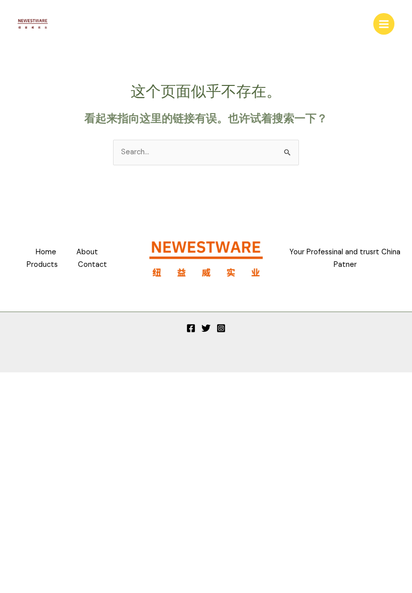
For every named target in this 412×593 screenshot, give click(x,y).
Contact (92, 264)
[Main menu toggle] (383, 23)
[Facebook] (190, 328)
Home (46, 252)
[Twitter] (206, 328)
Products (42, 264)
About (87, 252)
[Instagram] (221, 328)
